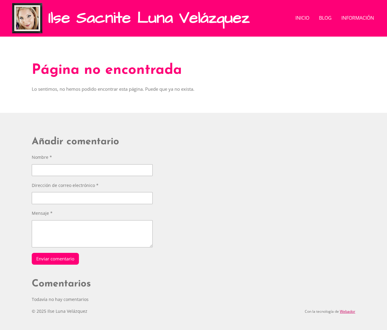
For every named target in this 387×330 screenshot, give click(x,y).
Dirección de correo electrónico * (65, 185)
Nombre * (42, 157)
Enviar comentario (55, 259)
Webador (347, 311)
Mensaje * (42, 213)
